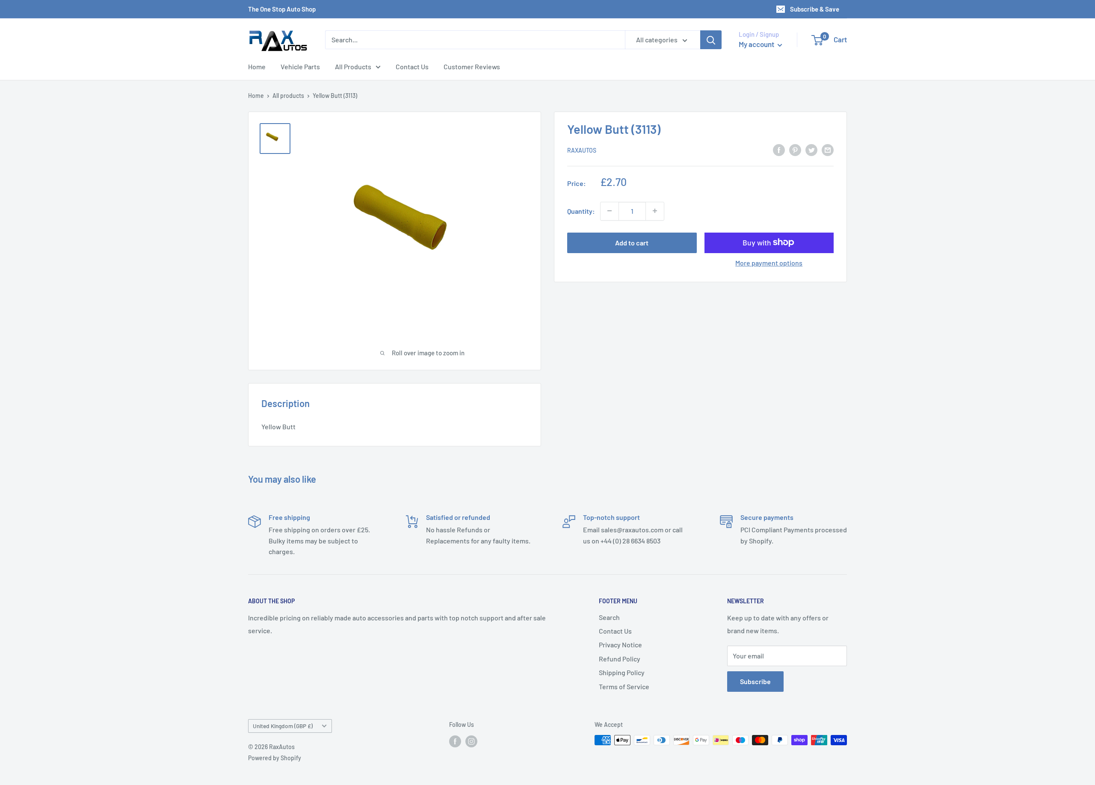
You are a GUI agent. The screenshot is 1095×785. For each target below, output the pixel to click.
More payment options (768, 262)
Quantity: (581, 211)
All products (288, 95)
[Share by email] (828, 149)
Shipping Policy (622, 672)
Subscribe (755, 681)
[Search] (711, 39)
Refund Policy (619, 659)
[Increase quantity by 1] (655, 211)
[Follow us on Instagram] (471, 741)
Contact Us (412, 66)
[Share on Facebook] (779, 149)
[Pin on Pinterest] (795, 149)
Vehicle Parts (300, 66)
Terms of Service (624, 686)
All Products (353, 66)
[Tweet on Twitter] (811, 149)
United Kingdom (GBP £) (283, 725)
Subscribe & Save (814, 9)
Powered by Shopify (274, 757)
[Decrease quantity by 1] (610, 211)
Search (609, 617)
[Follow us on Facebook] (455, 741)
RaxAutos (581, 150)
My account (757, 44)
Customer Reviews (472, 66)
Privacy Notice (620, 644)
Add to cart (631, 242)
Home (257, 66)
